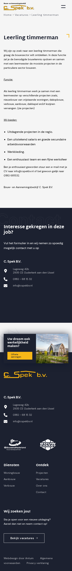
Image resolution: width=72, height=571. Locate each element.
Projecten (42, 472)
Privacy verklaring (38, 563)
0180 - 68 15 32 (22, 279)
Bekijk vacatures (22, 538)
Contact (41, 492)
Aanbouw (10, 479)
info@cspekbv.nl (22, 285)
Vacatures (21, 14)
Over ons (41, 485)
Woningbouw (12, 472)
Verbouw (9, 485)
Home (8, 14)
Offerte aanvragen (16, 355)
